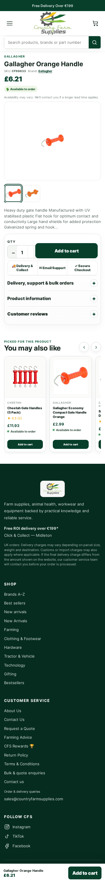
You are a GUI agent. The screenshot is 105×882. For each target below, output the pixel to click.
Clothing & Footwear (22, 638)
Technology (14, 665)
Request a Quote (19, 728)
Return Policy (16, 755)
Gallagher (45, 71)
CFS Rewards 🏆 (19, 746)
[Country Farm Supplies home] (52, 23)
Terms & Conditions (21, 763)
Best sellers (14, 603)
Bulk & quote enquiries (24, 773)
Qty (11, 242)
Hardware (13, 647)
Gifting (10, 674)
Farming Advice (18, 737)
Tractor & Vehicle (19, 656)
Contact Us (14, 719)
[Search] (95, 42)
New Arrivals (15, 620)
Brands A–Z (14, 594)
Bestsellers (14, 682)
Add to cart (67, 251)
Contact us (14, 781)
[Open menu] (9, 23)
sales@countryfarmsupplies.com (33, 798)
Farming (11, 629)
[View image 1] (13, 193)
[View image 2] (31, 193)
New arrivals (15, 611)
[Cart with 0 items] (95, 23)
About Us (12, 710)
